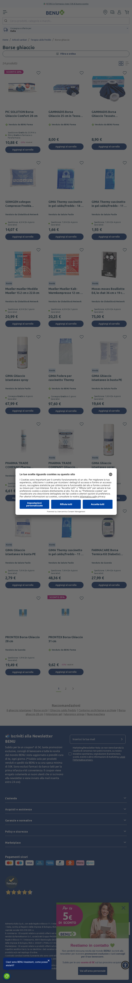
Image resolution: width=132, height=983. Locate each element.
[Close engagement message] (48, 960)
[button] (7, 976)
